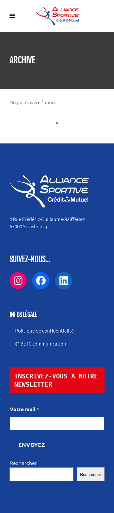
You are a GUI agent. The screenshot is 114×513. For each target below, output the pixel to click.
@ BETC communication (40, 343)
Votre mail (24, 409)
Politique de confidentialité (44, 330)
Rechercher (23, 463)
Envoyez (31, 444)
